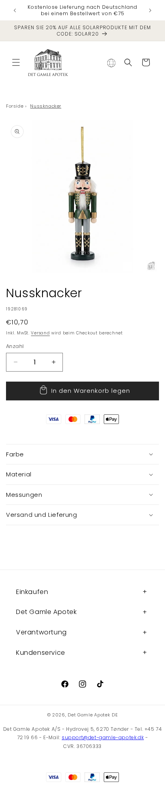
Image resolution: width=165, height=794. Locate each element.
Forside (14, 106)
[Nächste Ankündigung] (150, 10)
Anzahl (15, 346)
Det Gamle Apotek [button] (46, 611)
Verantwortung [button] (41, 632)
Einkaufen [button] (32, 591)
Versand (40, 333)
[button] (16, 62)
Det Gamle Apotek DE (93, 715)
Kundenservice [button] (40, 652)
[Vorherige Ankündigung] (15, 10)
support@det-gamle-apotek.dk (103, 737)
